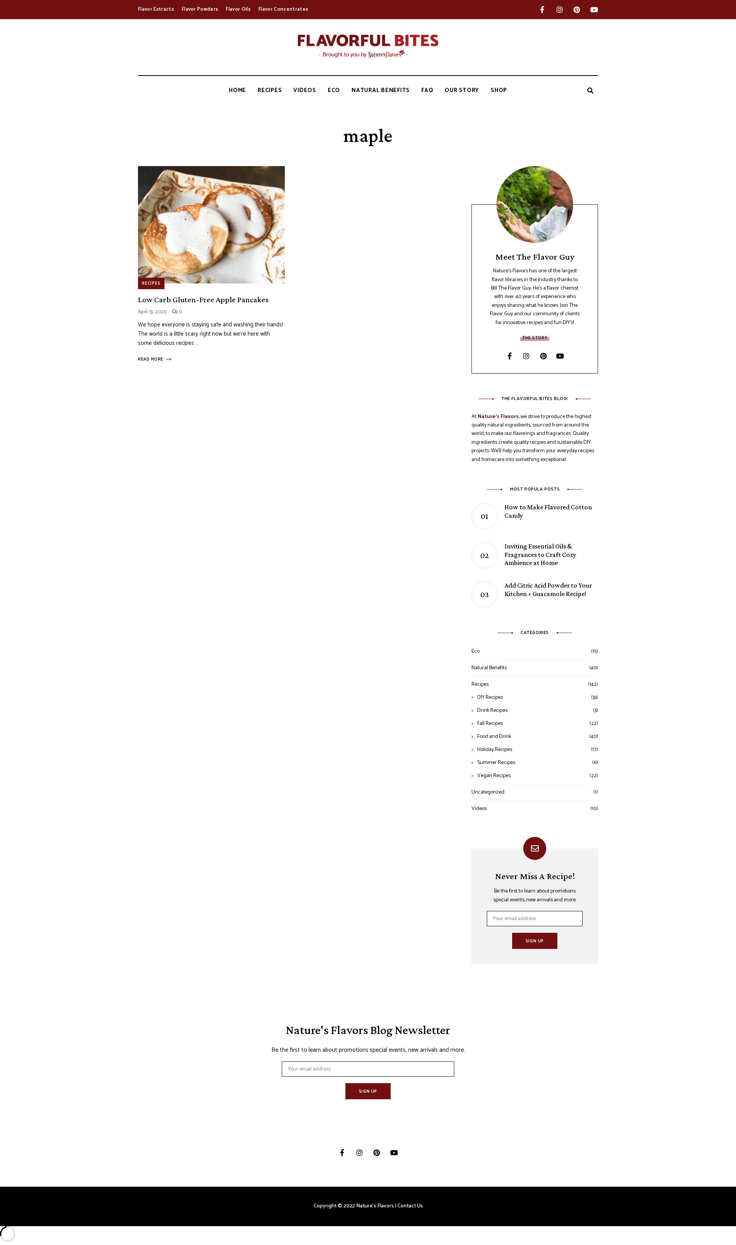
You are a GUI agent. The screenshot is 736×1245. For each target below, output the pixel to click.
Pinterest (576, 9)
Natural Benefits (381, 90)
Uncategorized (488, 792)
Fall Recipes (490, 723)
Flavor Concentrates (283, 9)
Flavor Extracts (156, 9)
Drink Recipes (492, 710)
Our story (462, 90)
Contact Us (410, 1206)
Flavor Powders (200, 9)
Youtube (594, 9)
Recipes (270, 90)
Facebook (542, 9)
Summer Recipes (496, 762)
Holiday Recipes (494, 749)
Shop (499, 90)
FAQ (427, 90)
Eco (334, 90)
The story (534, 337)
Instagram (559, 9)
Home (237, 90)
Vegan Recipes (494, 775)
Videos (304, 90)
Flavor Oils (238, 9)
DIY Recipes (490, 697)
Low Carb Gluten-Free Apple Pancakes (203, 299)
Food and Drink (494, 736)
